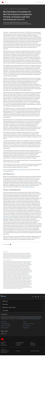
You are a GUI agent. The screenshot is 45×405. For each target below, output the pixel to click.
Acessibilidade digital (4, 352)
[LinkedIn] (33, 297)
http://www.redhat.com (29, 187)
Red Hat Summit (33, 345)
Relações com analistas (5, 327)
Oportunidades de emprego (20, 342)
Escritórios (2, 343)
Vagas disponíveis (26, 327)
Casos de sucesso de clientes (6, 325)
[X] (40, 297)
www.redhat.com (22, 169)
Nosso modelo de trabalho (5, 323)
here (27, 167)
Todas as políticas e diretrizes (35, 350)
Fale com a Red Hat (19, 343)
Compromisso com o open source (28, 323)
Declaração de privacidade (5, 350)
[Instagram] (43, 297)
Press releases (5, 8)
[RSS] (10, 244)
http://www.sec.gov (7, 217)
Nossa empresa (3, 321)
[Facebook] (38, 297)
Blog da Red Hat (33, 343)
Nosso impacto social (26, 325)
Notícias (24, 321)
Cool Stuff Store (18, 345)
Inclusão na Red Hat (4, 345)
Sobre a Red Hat (3, 342)
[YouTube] (35, 297)
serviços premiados (36, 318)
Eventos (32, 342)
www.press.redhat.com (8, 171)
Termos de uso (18, 350)
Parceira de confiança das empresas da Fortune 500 (26, 317)
